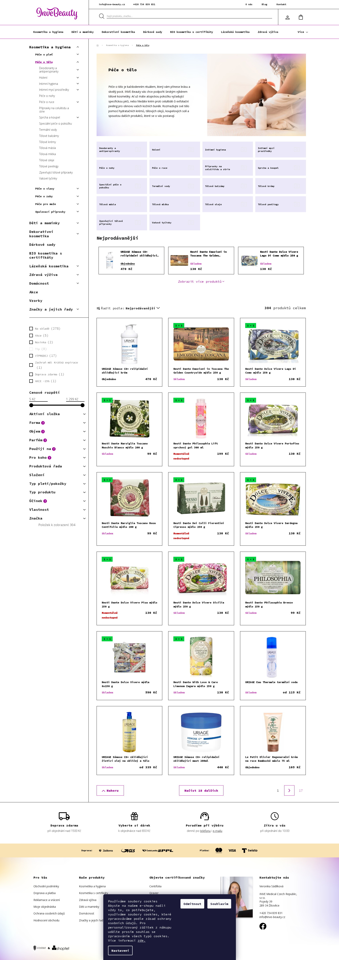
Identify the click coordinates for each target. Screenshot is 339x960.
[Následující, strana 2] (289, 790)
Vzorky (35, 300)
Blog (264, 4)
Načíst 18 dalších (201, 790)
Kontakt (281, 4)
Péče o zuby (44, 196)
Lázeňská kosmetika (48, 266)
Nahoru (113, 790)
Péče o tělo (44, 62)
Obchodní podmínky (46, 886)
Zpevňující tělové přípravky (56, 172)
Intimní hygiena (48, 84)
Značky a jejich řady (51, 309)
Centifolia (155, 886)
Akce (33, 292)
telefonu (205, 831)
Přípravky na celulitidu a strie (54, 109)
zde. (142, 940)
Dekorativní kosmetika (41, 233)
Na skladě (47, 328)
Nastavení (120, 950)
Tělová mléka (47, 154)
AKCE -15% (45, 381)
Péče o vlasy (44, 188)
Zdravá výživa (43, 274)
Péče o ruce (46, 102)
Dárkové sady (42, 244)
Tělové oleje (46, 160)
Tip (40, 349)
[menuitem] (48, 32)
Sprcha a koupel (49, 117)
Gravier (154, 893)
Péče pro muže (45, 204)
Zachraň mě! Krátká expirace (56, 365)
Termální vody (48, 130)
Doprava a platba (44, 893)
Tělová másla (47, 148)
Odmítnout (192, 904)
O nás (248, 4)
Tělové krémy (47, 142)
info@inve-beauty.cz (112, 4)
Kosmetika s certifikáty (93, 893)
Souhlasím (219, 904)
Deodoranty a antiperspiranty (48, 69)
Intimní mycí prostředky (54, 90)
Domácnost (39, 283)
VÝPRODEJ (45, 355)
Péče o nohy (47, 96)
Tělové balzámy (49, 136)
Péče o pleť (44, 54)
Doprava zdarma (49, 374)
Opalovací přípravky (50, 212)
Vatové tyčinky (48, 178)
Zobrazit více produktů (200, 281)
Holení (43, 77)
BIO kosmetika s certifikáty (45, 255)
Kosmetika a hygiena (50, 47)
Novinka (43, 342)
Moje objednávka (44, 907)
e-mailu (217, 831)
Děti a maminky (44, 223)
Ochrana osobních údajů (49, 913)
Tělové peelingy (48, 166)
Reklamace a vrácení (46, 900)
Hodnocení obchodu (46, 920)
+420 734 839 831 (144, 4)
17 (301, 790)
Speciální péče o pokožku (55, 123)
